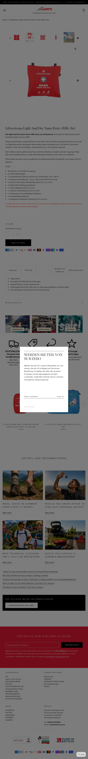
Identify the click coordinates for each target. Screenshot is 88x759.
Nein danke (29, 407)
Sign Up (60, 396)
